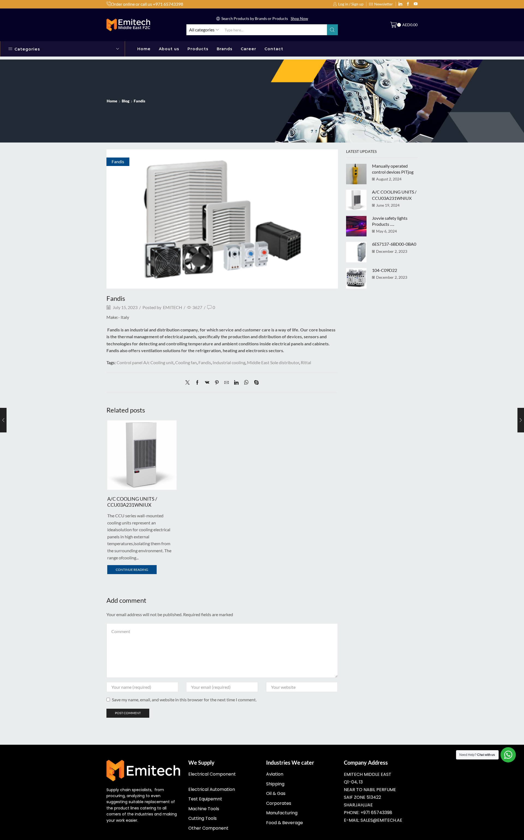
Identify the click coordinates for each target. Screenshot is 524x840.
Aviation (274, 774)
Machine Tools (203, 809)
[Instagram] (408, 4)
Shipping (275, 784)
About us (169, 48)
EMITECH (172, 307)
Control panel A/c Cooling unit (145, 362)
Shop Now (299, 18)
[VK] (207, 382)
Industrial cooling (229, 362)
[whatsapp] (246, 382)
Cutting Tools (202, 818)
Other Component (208, 828)
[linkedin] (236, 382)
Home (144, 48)
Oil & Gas (275, 793)
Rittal (306, 362)
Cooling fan (186, 362)
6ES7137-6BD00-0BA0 (394, 244)
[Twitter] (416, 4)
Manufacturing (281, 813)
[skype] (255, 382)
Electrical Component (212, 774)
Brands (225, 48)
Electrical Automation (211, 789)
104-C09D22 (384, 270)
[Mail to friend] (226, 382)
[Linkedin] (400, 4)
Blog (125, 101)
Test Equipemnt (205, 799)
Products (198, 48)
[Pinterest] (217, 382)
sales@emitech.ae (381, 820)
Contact (273, 48)
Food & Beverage (284, 823)
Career (248, 48)
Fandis (139, 101)
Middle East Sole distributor (273, 362)
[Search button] (332, 29)
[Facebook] (197, 382)
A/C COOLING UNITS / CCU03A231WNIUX (132, 502)
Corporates (278, 803)
